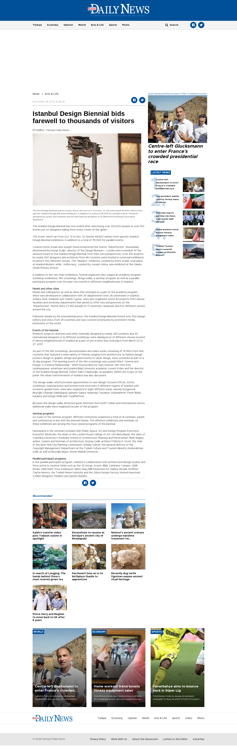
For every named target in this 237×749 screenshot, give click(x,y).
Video (188, 718)
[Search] (166, 24)
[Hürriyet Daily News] (118, 10)
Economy (52, 25)
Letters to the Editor (175, 739)
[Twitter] (201, 25)
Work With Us (119, 739)
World (82, 25)
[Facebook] (193, 25)
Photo (125, 25)
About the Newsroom (145, 739)
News (36, 94)
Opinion (68, 25)
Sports (113, 25)
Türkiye (37, 25)
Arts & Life (97, 25)
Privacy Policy (98, 739)
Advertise (198, 739)
